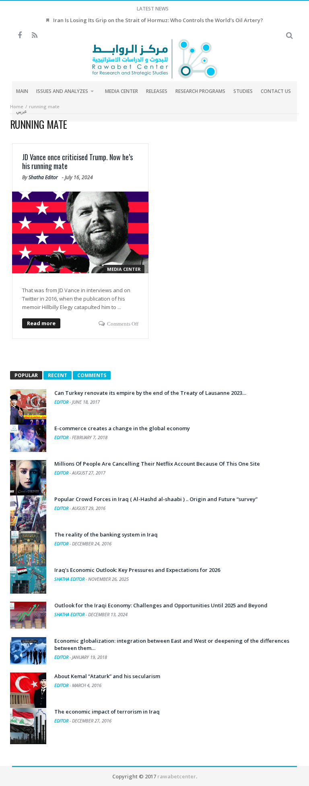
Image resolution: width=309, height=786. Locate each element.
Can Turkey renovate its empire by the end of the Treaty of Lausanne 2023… (150, 392)
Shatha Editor (43, 177)
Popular (26, 375)
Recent (57, 375)
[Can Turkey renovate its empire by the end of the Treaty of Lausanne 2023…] (28, 407)
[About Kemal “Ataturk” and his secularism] (28, 691)
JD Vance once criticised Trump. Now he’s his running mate (77, 161)
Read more (41, 323)
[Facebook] (19, 35)
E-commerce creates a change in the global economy (122, 428)
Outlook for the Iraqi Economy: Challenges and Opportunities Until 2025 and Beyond (161, 605)
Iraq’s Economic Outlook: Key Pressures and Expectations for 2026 (137, 570)
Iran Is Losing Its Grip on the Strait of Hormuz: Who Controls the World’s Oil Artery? (158, 20)
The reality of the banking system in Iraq (106, 534)
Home (16, 106)
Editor (62, 402)
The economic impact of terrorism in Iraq (107, 711)
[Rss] (34, 35)
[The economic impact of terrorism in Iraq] (28, 726)
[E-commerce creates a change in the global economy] (28, 438)
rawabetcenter (176, 776)
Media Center (124, 269)
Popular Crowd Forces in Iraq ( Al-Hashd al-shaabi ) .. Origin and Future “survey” (156, 499)
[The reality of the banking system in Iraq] (28, 549)
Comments (91, 375)
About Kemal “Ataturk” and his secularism (107, 676)
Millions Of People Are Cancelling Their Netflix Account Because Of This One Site (157, 463)
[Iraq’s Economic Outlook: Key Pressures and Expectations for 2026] (28, 580)
